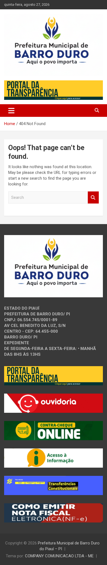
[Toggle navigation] (11, 110)
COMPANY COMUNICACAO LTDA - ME (59, 555)
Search (93, 197)
